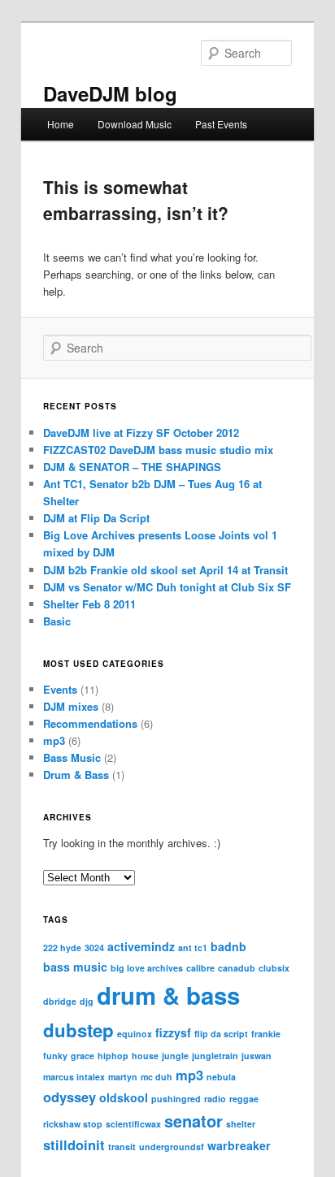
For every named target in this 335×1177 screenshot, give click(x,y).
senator (193, 1120)
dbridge (59, 1001)
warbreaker (239, 1145)
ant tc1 (192, 947)
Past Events (221, 124)
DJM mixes (70, 706)
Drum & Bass (76, 774)
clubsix (274, 968)
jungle (175, 1055)
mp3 (54, 740)
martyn (122, 1077)
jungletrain (215, 1055)
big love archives (147, 968)
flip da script (221, 1034)
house (145, 1055)
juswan (256, 1055)
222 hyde (62, 947)
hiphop (113, 1055)
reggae (244, 1099)
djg (87, 1001)
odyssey (69, 1096)
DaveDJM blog (110, 93)
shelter (240, 1124)
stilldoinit (74, 1144)
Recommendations (90, 723)
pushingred (176, 1099)
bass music (75, 966)
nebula (221, 1077)
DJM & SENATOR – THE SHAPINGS (132, 466)
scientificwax (133, 1124)
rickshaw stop (72, 1124)
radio (215, 1099)
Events (60, 689)
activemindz (141, 946)
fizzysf (173, 1032)
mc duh (156, 1077)
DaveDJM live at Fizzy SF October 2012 (141, 432)
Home (60, 124)
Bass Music (72, 757)
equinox (134, 1034)
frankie (266, 1034)
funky (55, 1055)
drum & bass (168, 995)
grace (82, 1055)
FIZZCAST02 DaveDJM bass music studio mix (158, 449)
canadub (236, 968)
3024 (94, 947)
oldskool (123, 1097)
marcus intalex (74, 1077)
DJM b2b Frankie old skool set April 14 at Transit (165, 570)
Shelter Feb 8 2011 (89, 604)
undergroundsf (171, 1146)
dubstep (78, 1030)
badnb (228, 946)
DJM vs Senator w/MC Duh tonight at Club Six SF (167, 587)
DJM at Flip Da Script (96, 518)
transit (122, 1146)
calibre (200, 968)
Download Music (135, 124)
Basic (57, 621)
